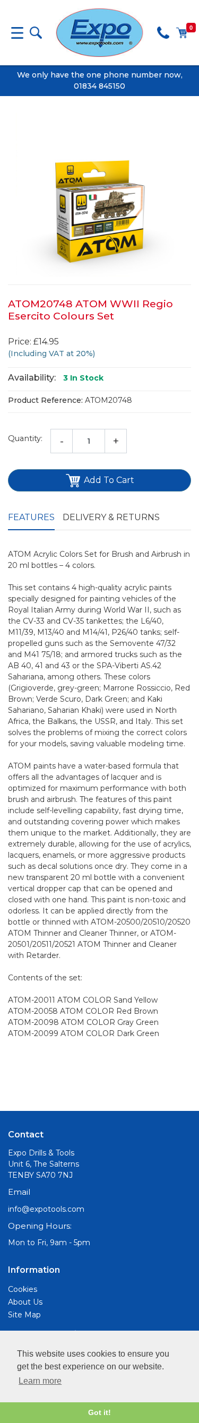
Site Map (24, 1314)
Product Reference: (45, 400)
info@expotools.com (46, 1209)
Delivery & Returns (111, 517)
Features (31, 517)
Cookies (22, 1289)
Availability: (32, 378)
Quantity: (25, 438)
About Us (25, 1302)
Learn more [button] (40, 1380)
